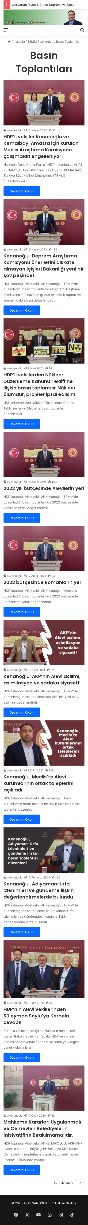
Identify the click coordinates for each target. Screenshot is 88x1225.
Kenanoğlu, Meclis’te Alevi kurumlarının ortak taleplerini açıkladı (38, 783)
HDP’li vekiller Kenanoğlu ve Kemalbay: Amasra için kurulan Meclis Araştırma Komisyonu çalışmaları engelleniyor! (41, 146)
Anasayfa (18, 41)
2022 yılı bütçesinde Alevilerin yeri (44, 488)
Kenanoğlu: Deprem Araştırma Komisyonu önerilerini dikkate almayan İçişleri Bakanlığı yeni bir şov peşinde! (44, 266)
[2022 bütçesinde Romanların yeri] (44, 548)
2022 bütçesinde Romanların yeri (43, 582)
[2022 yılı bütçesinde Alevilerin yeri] (44, 454)
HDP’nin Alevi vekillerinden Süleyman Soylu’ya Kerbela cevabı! (36, 1016)
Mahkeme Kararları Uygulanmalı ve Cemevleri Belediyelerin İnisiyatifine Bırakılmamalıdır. (42, 1128)
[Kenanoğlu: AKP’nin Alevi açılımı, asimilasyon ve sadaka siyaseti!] (44, 642)
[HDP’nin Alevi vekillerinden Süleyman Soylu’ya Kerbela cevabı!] (44, 969)
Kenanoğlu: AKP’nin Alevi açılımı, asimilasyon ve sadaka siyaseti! (42, 679)
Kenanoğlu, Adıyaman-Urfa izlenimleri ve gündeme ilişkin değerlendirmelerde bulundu (39, 890)
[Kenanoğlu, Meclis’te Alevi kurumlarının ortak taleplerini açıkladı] (44, 743)
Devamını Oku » (21, 191)
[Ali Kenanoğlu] (44, 17)
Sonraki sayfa (63, 1182)
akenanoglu (15, 130)
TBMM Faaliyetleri (40, 41)
